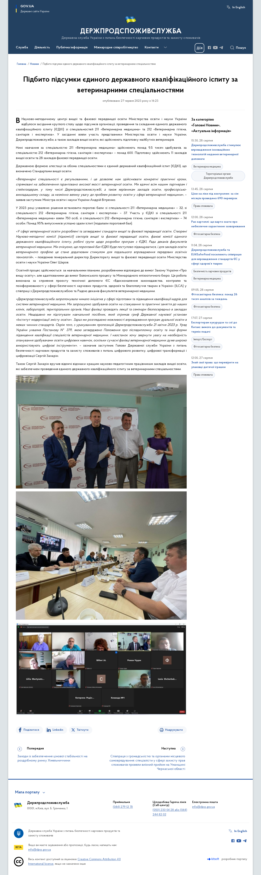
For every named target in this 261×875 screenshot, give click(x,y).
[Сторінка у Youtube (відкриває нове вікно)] (215, 47)
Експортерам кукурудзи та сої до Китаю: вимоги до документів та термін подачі (214, 327)
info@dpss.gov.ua (203, 806)
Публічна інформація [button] (72, 47)
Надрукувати (174, 729)
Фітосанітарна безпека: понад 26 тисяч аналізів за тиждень (214, 297)
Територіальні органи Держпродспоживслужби (218, 176)
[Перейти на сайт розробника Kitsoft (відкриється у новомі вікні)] (213, 859)
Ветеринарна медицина (207, 166)
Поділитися (31, 729)
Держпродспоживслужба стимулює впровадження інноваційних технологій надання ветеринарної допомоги (216, 152)
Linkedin (58, 729)
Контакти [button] (152, 47)
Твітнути (82, 729)
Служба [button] (22, 47)
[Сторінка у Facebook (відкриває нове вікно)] (209, 47)
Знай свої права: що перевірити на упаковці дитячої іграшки (214, 365)
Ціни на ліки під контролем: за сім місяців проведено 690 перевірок (214, 196)
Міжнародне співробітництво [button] (116, 47)
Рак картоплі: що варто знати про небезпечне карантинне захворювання (218, 224)
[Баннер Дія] (199, 48)
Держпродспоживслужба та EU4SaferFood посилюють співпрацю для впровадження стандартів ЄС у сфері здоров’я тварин (216, 256)
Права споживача (203, 206)
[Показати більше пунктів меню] (165, 47)
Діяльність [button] (42, 47)
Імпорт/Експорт (203, 339)
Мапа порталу (27, 792)
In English (238, 7)
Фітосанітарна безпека (207, 234)
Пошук (241, 48)
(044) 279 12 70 (123, 806)
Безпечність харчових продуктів (212, 271)
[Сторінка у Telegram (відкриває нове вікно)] (221, 47)
